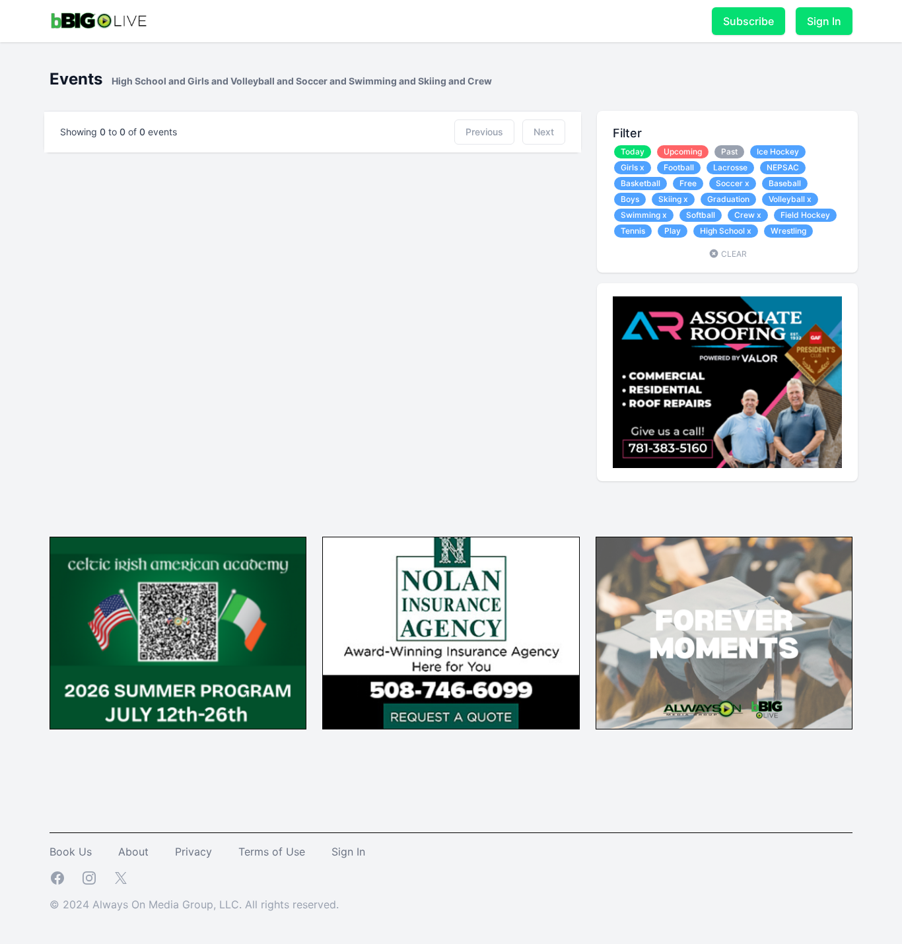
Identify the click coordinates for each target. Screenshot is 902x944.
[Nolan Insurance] (450, 633)
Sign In (824, 21)
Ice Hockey (778, 151)
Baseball (785, 183)
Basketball (640, 183)
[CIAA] (178, 633)
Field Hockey (805, 215)
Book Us (71, 851)
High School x (725, 231)
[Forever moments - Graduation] (724, 633)
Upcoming (683, 151)
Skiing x (673, 199)
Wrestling (788, 231)
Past (729, 151)
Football (679, 167)
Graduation (728, 199)
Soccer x (732, 183)
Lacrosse (730, 167)
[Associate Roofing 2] (727, 382)
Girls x (632, 167)
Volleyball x (790, 199)
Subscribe (748, 21)
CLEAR (733, 254)
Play (672, 231)
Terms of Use (271, 851)
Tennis (633, 231)
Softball (700, 215)
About (133, 851)
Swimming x (644, 215)
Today (632, 151)
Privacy (193, 851)
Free (688, 183)
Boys (630, 199)
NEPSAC (783, 167)
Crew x (747, 215)
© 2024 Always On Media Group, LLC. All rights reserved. (194, 904)
